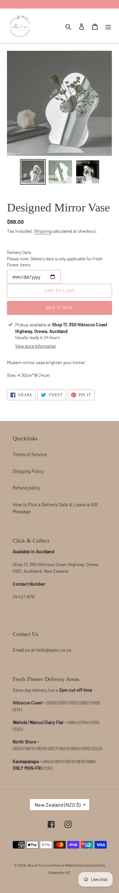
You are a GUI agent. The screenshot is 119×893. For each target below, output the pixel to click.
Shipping (42, 231)
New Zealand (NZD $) (57, 805)
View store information (35, 346)
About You (35, 865)
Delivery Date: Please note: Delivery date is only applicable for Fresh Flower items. (54, 258)
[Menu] (108, 26)
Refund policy (26, 487)
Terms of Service (30, 454)
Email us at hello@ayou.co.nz (42, 650)
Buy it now (59, 307)
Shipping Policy (28, 471)
